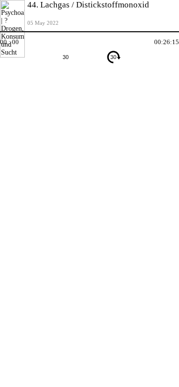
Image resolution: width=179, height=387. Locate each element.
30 (66, 57)
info (156, 75)
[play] (89, 57)
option (171, 75)
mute (7, 75)
